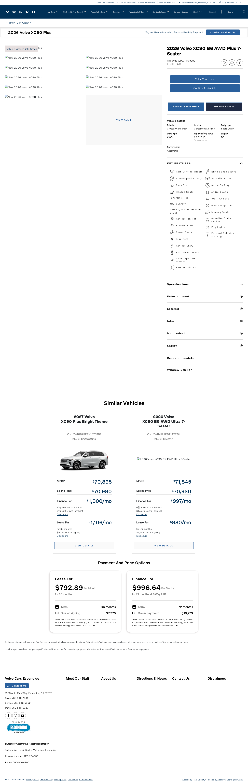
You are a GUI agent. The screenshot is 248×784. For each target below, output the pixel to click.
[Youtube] (22, 715)
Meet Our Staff (77, 678)
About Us (108, 678)
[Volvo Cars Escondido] (20, 11)
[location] (180, 3)
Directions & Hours (152, 678)
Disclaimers (217, 678)
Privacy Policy (32, 779)
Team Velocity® (199, 779)
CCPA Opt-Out (86, 779)
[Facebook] (8, 715)
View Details (84, 545)
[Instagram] (15, 715)
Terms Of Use (46, 779)
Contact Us (19, 685)
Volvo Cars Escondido (15, 779)
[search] (244, 12)
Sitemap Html (60, 779)
